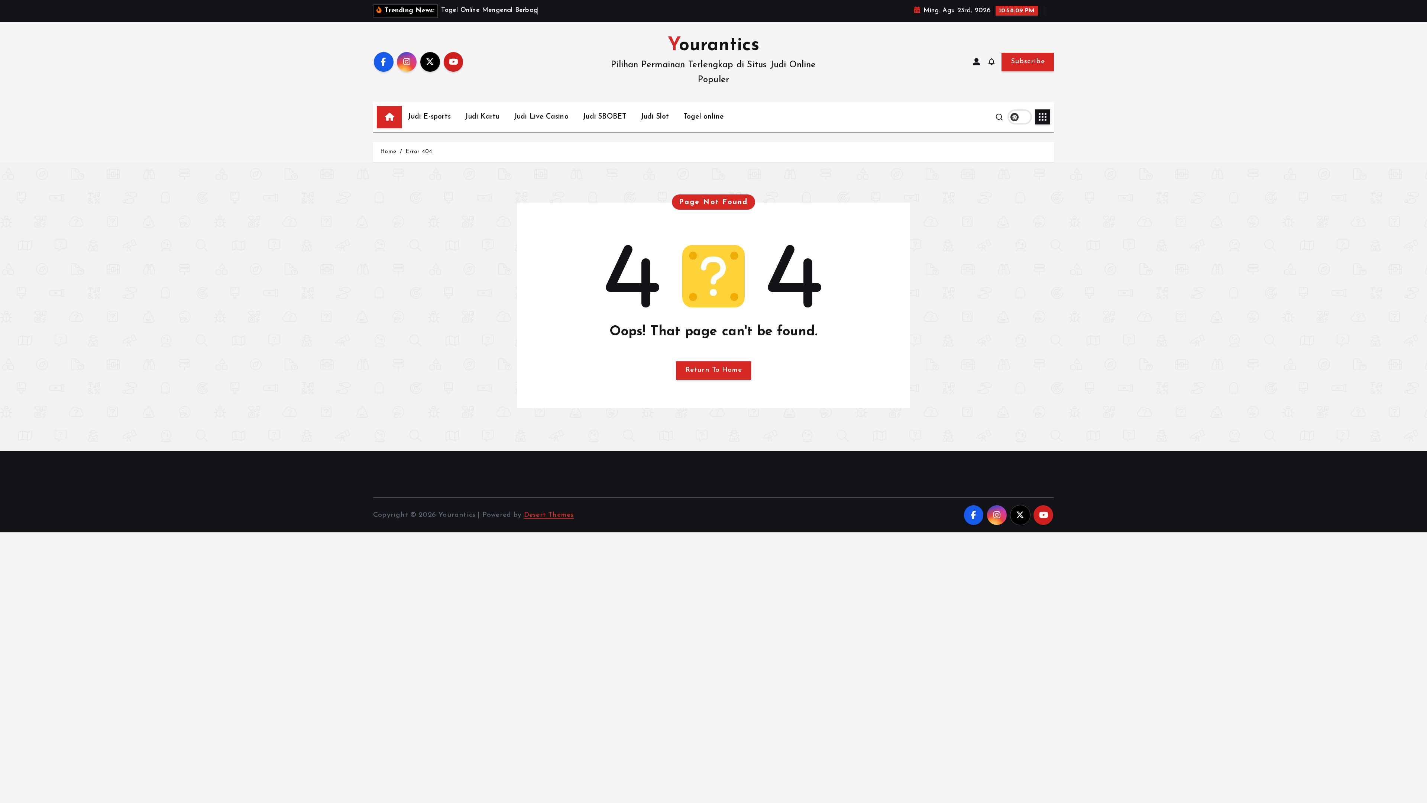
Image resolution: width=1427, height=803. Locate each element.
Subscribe (1028, 61)
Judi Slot (655, 116)
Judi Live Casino (541, 116)
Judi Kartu (482, 116)
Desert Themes (549, 515)
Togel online (703, 116)
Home (388, 152)
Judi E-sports (429, 116)
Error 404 (418, 152)
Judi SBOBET (604, 116)
